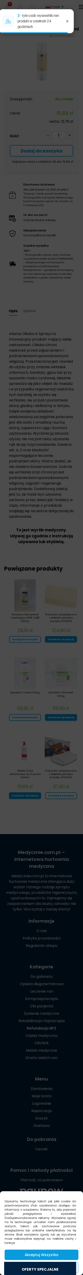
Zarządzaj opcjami (41, 1267)
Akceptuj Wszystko (41, 1254)
